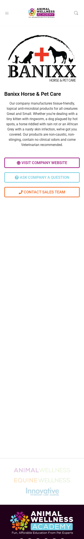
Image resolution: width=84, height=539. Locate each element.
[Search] (76, 13)
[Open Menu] (6, 13)
